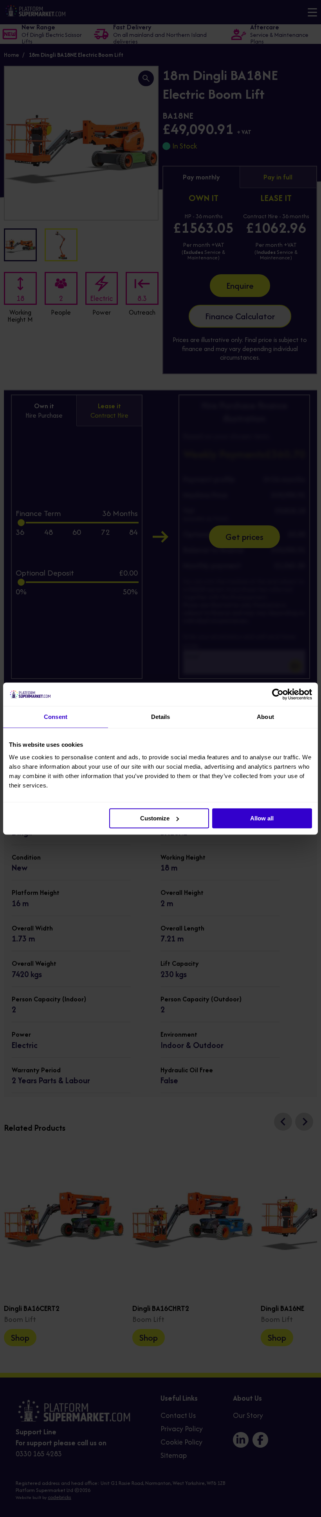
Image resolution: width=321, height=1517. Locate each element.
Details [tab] (160, 716)
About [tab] (265, 716)
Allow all (262, 818)
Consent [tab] (55, 716)
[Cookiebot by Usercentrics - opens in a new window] (277, 694)
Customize (155, 818)
